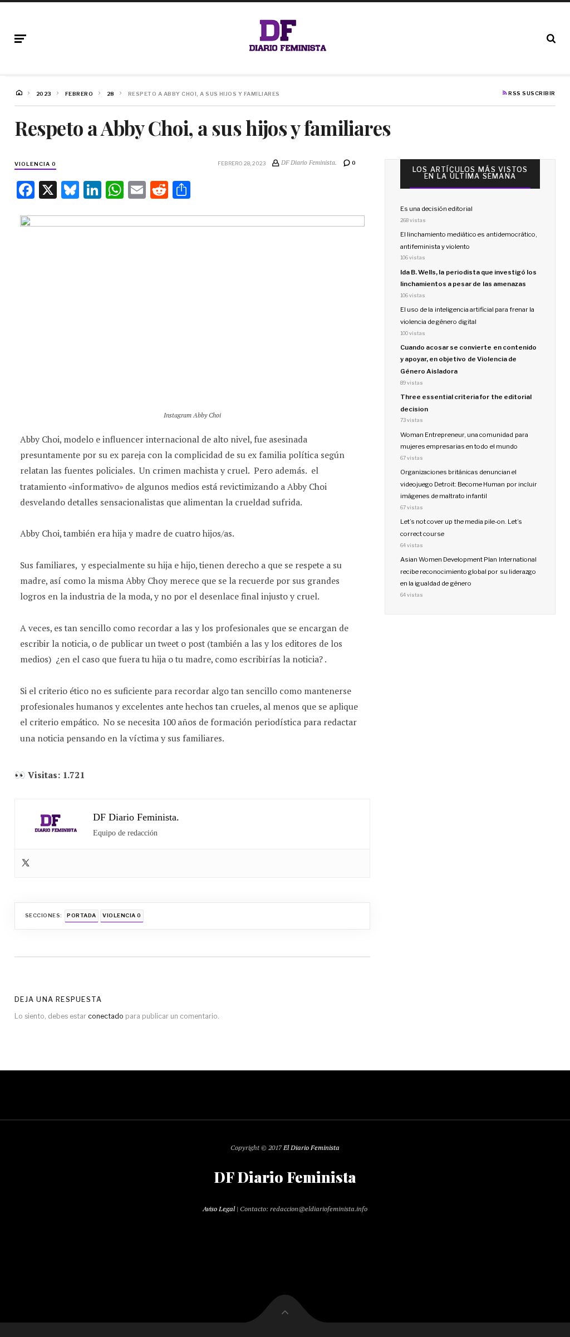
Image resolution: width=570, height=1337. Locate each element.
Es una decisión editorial (436, 209)
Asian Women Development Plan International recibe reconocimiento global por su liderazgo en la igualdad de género (468, 571)
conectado (106, 1016)
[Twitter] (26, 863)
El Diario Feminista (311, 1147)
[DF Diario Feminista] (285, 36)
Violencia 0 (35, 164)
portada (81, 915)
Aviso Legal (219, 1208)
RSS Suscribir (531, 93)
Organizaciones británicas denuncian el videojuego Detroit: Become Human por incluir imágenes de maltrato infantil (468, 484)
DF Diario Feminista (285, 1177)
